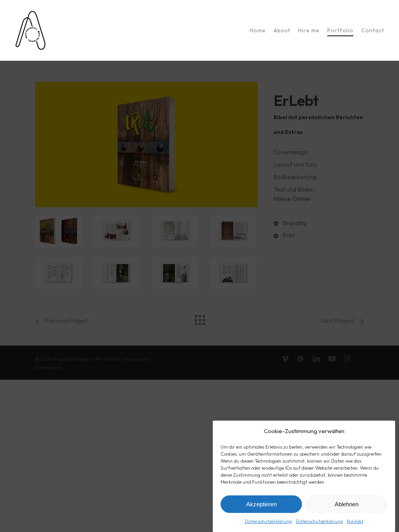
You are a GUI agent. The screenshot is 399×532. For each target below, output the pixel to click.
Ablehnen (346, 504)
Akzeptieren (261, 504)
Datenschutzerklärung (268, 521)
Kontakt (355, 521)
